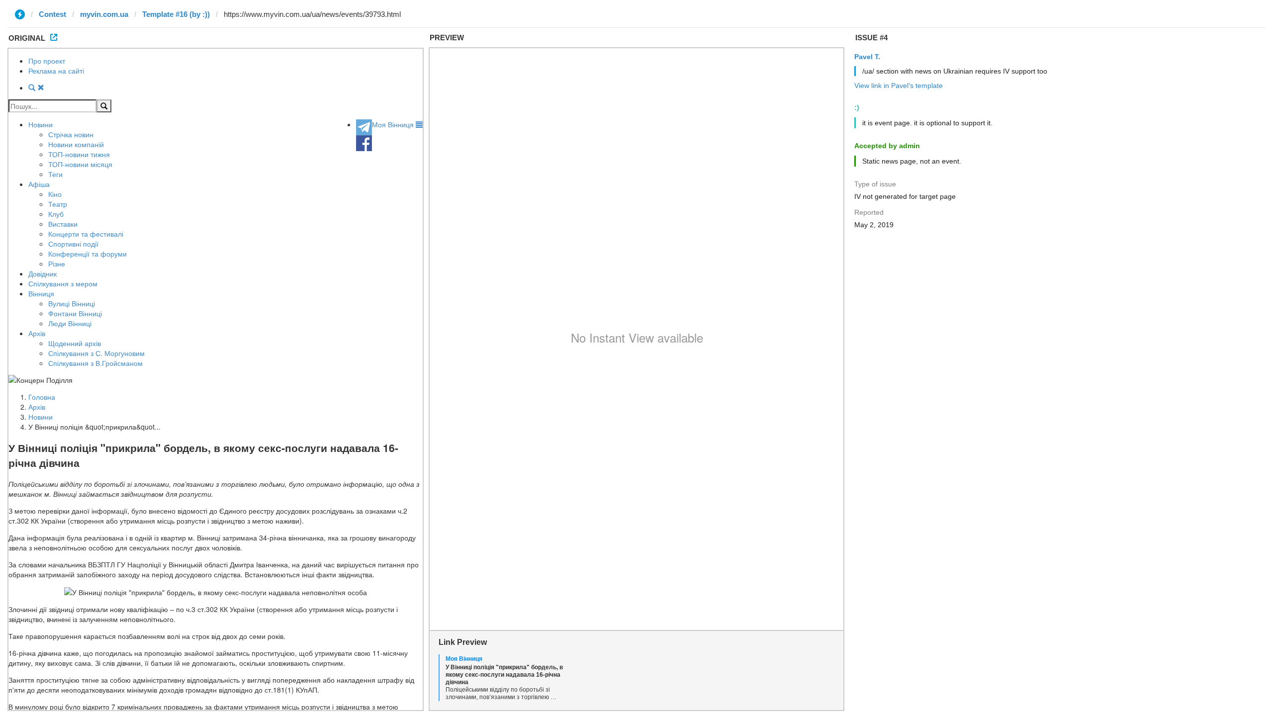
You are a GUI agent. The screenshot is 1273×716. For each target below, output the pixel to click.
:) (856, 107)
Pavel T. (867, 57)
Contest (52, 14)
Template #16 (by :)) (176, 14)
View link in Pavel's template (898, 86)
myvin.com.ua (104, 14)
